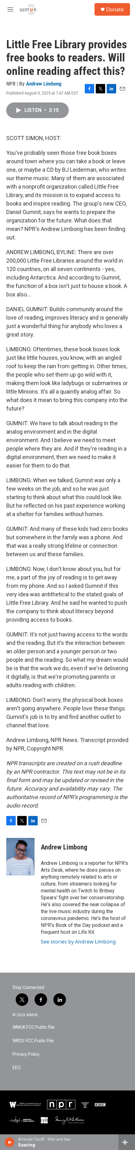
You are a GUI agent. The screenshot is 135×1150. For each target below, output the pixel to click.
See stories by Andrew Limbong (78, 941)
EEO (17, 1067)
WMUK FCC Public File (34, 1027)
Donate (115, 9)
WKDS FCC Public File (33, 1040)
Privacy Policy (26, 1054)
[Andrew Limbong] (20, 857)
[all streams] (126, 1142)
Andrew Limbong (44, 84)
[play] (10, 1142)
